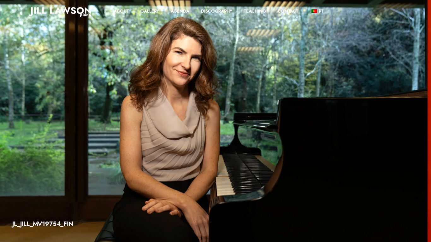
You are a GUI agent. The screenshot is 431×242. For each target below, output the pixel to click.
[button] (411, 121)
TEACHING (255, 11)
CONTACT (288, 11)
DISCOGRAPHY (216, 11)
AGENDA (180, 11)
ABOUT (121, 11)
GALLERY (149, 11)
